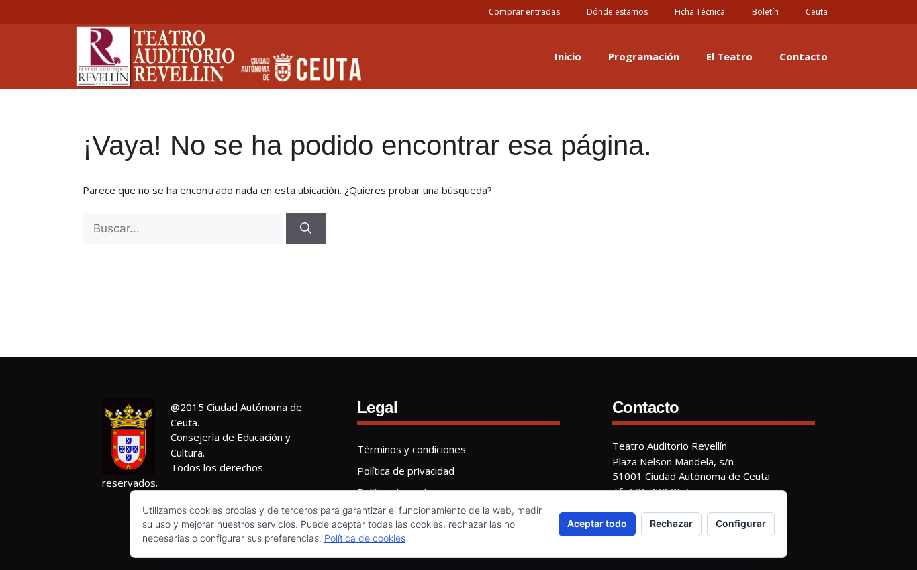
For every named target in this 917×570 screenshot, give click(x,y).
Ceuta (817, 11)
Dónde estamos (617, 11)
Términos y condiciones (411, 449)
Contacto (803, 56)
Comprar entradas (524, 11)
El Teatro (729, 56)
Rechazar (671, 523)
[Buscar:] (183, 229)
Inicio (567, 56)
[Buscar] (306, 229)
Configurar (741, 523)
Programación (643, 56)
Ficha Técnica (700, 11)
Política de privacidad (405, 470)
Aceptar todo (597, 523)
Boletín (765, 11)
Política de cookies (364, 538)
